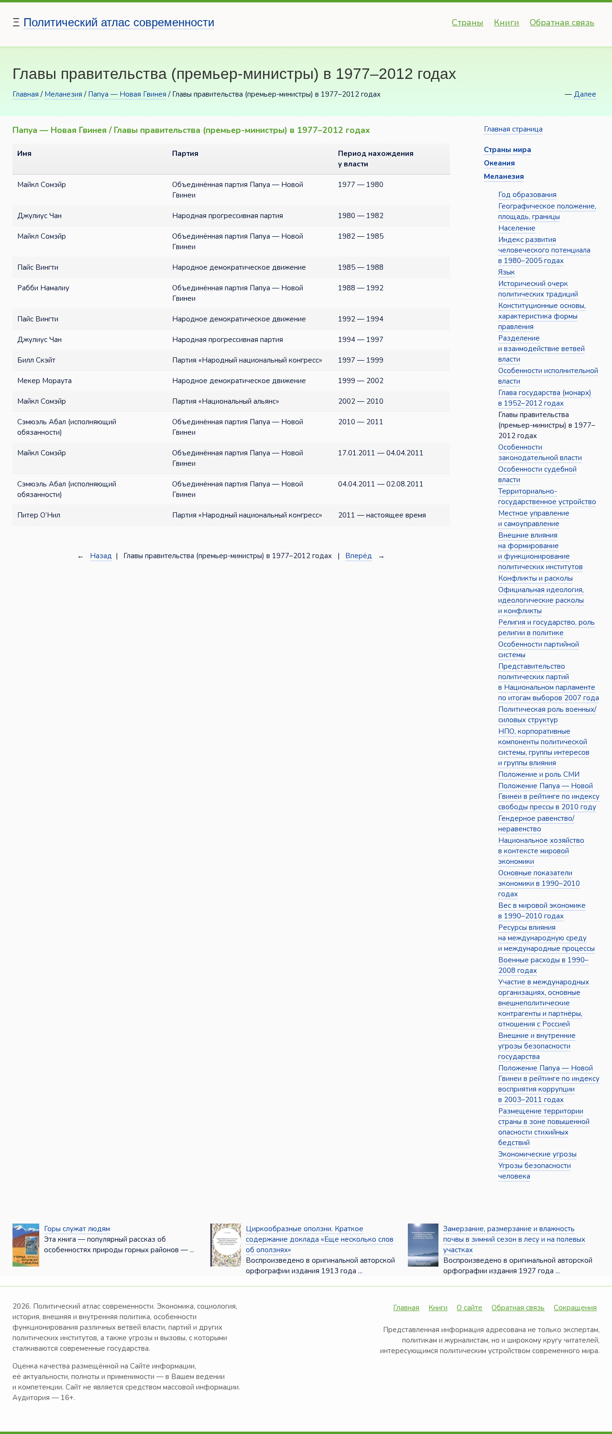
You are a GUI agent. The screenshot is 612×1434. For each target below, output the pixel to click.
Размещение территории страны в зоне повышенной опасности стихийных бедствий (544, 1126)
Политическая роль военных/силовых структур (547, 715)
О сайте (469, 1308)
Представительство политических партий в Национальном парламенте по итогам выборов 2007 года (548, 682)
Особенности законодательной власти (540, 452)
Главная (25, 94)
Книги (506, 22)
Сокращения (575, 1308)
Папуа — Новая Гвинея (127, 94)
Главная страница (513, 129)
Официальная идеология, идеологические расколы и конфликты (541, 600)
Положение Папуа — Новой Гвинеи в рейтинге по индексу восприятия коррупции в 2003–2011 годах (549, 1083)
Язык (506, 272)
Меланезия (63, 94)
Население (517, 228)
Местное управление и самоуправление (533, 518)
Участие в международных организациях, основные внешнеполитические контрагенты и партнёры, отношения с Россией (543, 1003)
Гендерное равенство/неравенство (536, 824)
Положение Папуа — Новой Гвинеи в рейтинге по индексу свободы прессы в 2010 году (549, 796)
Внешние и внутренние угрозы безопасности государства (537, 1046)
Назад (101, 556)
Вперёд (358, 556)
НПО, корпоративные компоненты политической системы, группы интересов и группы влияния (544, 747)
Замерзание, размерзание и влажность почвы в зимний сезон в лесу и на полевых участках (514, 1239)
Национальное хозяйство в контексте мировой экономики (541, 851)
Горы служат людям (77, 1229)
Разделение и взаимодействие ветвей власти (541, 348)
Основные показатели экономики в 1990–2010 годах (539, 883)
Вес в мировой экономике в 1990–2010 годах (542, 911)
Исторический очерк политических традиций (538, 289)
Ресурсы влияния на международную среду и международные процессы (546, 938)
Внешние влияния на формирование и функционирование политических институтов (540, 551)
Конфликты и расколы (535, 578)
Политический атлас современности (118, 22)
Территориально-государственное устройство (547, 496)
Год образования (527, 194)
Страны (467, 22)
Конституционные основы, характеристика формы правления (542, 316)
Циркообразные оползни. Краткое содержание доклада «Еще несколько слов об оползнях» (319, 1239)
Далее (585, 94)
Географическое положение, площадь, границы (547, 211)
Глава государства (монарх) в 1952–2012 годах (544, 398)
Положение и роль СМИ (538, 774)
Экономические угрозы (537, 1154)
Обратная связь (562, 22)
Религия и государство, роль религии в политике (546, 628)
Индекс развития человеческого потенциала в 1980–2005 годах (544, 250)
